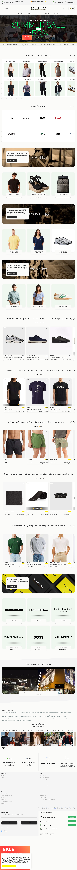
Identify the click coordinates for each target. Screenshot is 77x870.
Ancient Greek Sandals (67, 715)
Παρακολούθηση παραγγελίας (7, 801)
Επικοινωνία (3, 799)
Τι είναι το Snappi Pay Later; (45, 784)
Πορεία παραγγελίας (59, 2)
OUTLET (47, 13)
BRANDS (56, 13)
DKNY (12, 716)
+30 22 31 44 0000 (19, 1)
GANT (17, 715)
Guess (46, 715)
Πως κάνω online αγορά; (44, 777)
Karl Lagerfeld (36, 715)
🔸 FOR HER (41, 322)
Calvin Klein (41, 715)
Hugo (49, 715)
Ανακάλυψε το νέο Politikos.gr (45, 788)
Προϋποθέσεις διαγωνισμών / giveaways (47, 799)
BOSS (20, 715)
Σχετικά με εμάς (4, 793)
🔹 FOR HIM (35, 322)
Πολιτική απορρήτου (43, 797)
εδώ (22, 860)
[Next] (24, 340)
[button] (13, 739)
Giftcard (3, 803)
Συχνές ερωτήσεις (43, 775)
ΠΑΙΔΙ (38, 13)
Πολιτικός (18, 712)
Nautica (60, 715)
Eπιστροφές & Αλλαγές (44, 781)
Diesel (9, 716)
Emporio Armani (54, 715)
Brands (2, 797)
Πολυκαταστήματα (70, 2)
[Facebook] (2, 831)
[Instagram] (6, 831)
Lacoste (31, 715)
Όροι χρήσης (42, 793)
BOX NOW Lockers (43, 783)
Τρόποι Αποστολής (43, 779)
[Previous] (4, 340)
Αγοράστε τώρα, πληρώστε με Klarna (47, 786)
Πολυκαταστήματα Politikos (6, 795)
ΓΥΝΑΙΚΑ (29, 13)
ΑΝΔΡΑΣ (20, 13)
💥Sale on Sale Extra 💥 (38, 1)
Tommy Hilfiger (25, 715)
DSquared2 (4, 716)
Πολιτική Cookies (43, 795)
